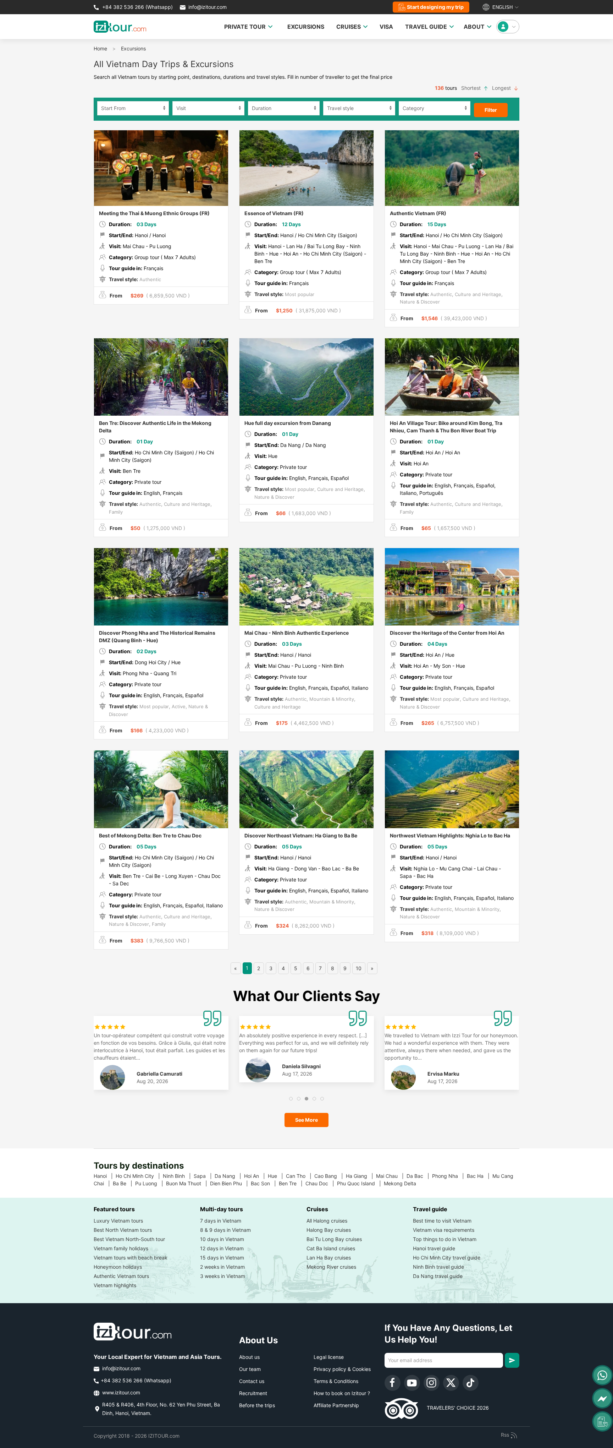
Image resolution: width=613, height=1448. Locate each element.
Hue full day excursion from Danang (287, 423)
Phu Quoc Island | (360, 1183)
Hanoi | (105, 1176)
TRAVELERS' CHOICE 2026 (453, 1408)
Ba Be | (124, 1183)
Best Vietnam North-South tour (129, 1239)
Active (178, 706)
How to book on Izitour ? (342, 1393)
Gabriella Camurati (160, 1074)
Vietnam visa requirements (443, 1230)
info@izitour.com (207, 7)
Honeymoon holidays (118, 1267)
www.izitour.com (120, 1392)
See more (306, 1120)
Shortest (471, 88)
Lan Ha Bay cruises (328, 1258)
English (502, 7)
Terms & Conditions (336, 1381)
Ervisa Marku (443, 1074)
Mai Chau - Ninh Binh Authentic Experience (296, 633)
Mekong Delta (403, 1183)
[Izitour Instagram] (432, 1383)
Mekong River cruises (331, 1267)
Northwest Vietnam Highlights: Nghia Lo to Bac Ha (450, 835)
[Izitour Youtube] (412, 1383)
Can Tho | (300, 1176)
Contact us (251, 1381)
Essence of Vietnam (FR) (274, 213)
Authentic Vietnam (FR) (418, 213)
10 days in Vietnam (222, 1239)
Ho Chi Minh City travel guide (446, 1258)
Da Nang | (229, 1176)
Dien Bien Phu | (230, 1183)
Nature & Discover (420, 302)
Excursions (133, 48)
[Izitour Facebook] (393, 1383)
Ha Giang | (361, 1176)
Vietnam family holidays (121, 1248)
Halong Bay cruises (328, 1230)
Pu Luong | (150, 1183)
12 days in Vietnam (222, 1248)
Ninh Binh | (178, 1176)
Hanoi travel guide (434, 1248)
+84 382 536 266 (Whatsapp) (137, 7)
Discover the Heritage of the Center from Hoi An (447, 633)
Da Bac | (419, 1176)
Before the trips (257, 1405)
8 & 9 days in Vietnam (225, 1230)
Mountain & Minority (331, 699)
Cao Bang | (330, 1176)
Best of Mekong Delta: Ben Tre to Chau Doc (150, 835)
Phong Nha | (449, 1176)
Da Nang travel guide (438, 1276)
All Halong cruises (326, 1221)
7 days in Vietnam (220, 1221)
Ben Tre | (292, 1183)
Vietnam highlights (115, 1285)
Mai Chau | (391, 1176)
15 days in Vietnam (222, 1258)
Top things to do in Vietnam (444, 1239)
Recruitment (253, 1393)
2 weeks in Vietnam (222, 1267)
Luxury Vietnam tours (118, 1221)
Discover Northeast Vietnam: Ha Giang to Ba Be (300, 835)
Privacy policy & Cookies (342, 1369)
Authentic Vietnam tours (121, 1276)
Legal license (329, 1357)
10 (358, 968)
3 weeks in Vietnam (222, 1276)
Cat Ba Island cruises (330, 1248)
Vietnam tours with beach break (130, 1258)
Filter (491, 110)
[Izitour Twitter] (451, 1383)
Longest (502, 88)
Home (100, 48)
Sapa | (204, 1176)
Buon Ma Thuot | (188, 1183)
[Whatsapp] (602, 1375)
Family (116, 512)
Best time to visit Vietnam (442, 1221)
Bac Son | (265, 1183)
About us (249, 1357)
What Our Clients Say (306, 996)
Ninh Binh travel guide (438, 1267)
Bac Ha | (479, 1176)
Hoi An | (256, 1176)
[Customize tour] (602, 1421)
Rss (505, 1435)
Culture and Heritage (477, 294)
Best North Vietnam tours (123, 1230)
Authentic (149, 279)
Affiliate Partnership (336, 1405)
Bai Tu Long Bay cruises (334, 1239)
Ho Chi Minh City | (139, 1176)
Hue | (277, 1176)
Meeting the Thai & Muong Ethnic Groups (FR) (154, 213)
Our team (250, 1369)
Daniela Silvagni (301, 1066)
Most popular (298, 294)
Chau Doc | (321, 1183)
